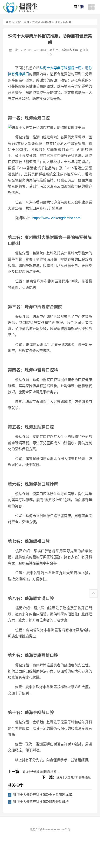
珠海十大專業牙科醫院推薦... (40, 772)
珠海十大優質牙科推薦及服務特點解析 (41, 802)
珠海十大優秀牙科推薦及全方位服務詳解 (42, 795)
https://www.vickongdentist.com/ (56, 218)
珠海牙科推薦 (63, 22)
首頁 (26, 22)
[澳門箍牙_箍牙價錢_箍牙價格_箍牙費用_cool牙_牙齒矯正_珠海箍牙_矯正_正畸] (20, 7)
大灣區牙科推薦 (42, 22)
